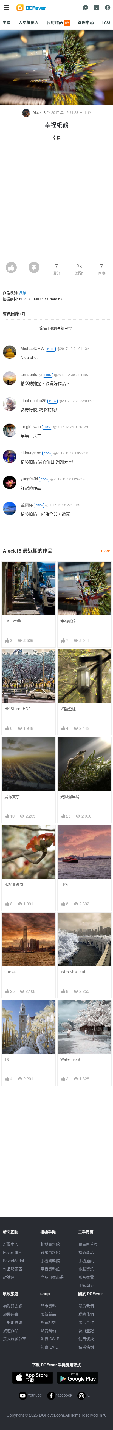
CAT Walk (12, 620)
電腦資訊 (86, 1268)
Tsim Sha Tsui (72, 971)
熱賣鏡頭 (48, 1330)
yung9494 (29, 478)
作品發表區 (12, 1268)
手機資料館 (50, 1260)
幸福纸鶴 (68, 621)
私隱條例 (86, 1347)
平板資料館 (50, 1268)
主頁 (7, 22)
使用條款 (86, 1338)
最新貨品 (48, 1314)
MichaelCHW (32, 348)
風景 (22, 292)
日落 (64, 884)
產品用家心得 (52, 1277)
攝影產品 (86, 1252)
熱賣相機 (48, 1322)
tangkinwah (31, 426)
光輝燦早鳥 (70, 796)
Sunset (10, 971)
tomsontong (31, 374)
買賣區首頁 (88, 1244)
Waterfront (70, 1059)
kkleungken (31, 452)
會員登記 (86, 1330)
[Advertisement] (56, 202)
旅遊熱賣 (10, 1314)
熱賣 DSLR (50, 1338)
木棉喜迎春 (14, 884)
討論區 (9, 1277)
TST (7, 1059)
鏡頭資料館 (50, 1252)
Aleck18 (39, 112)
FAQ (105, 22)
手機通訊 (86, 1260)
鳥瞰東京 (12, 796)
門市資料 (48, 1306)
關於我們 (86, 1306)
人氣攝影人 (29, 22)
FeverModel (13, 1260)
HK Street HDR (17, 708)
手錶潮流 (86, 1285)
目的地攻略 (12, 1322)
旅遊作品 (10, 1330)
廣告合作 (86, 1322)
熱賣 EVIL (49, 1347)
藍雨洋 (27, 504)
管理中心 (86, 22)
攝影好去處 (12, 1306)
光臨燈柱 (68, 708)
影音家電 (86, 1277)
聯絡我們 (86, 1314)
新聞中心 (10, 1244)
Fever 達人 (12, 1252)
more (105, 550)
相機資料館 (50, 1244)
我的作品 (58, 22)
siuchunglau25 (33, 400)
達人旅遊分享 (14, 1338)
